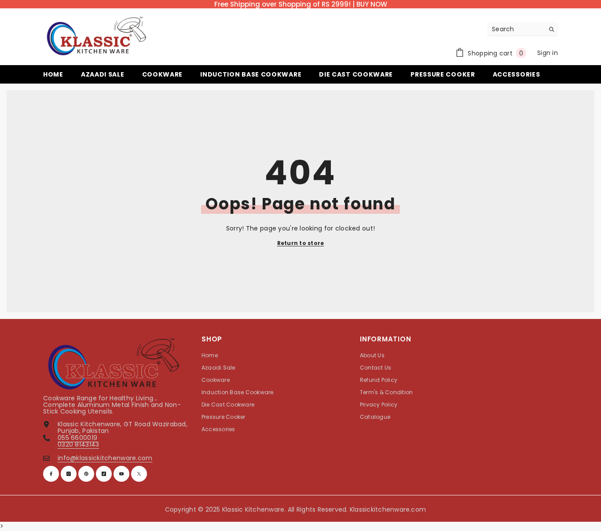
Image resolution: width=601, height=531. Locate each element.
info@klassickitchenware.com (105, 458)
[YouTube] (121, 474)
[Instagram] (69, 474)
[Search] (522, 29)
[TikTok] (104, 474)
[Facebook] (51, 474)
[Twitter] (139, 474)
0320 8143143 (78, 444)
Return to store (300, 243)
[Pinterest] (86, 474)
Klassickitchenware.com (388, 509)
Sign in (547, 52)
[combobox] (515, 29)
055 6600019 (77, 437)
